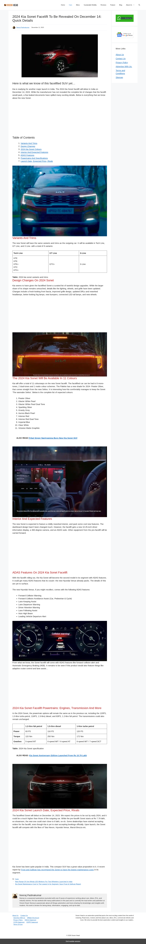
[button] (139, 5)
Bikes (78, 5)
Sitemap (119, 77)
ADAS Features (27, 155)
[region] (59, 118)
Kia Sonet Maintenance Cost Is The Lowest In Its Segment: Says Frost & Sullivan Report (48, 884)
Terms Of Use (18, 924)
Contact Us (121, 58)
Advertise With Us (19, 918)
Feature (112, 5)
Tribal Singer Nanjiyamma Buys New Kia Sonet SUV (53, 438)
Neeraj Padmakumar (22, 27)
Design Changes (28, 146)
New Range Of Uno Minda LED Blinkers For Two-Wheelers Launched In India (43, 882)
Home (63, 5)
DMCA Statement (30, 920)
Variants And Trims (29, 143)
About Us (129, 5)
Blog (120, 5)
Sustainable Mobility (90, 5)
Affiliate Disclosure (33, 918)
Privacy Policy (122, 62)
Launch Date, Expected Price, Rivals (37, 161)
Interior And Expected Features (34, 152)
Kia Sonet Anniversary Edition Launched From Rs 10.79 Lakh (58, 755)
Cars (70, 5)
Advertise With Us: (124, 66)
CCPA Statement (18, 922)
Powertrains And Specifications (34, 158)
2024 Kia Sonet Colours (31, 149)
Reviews (103, 5)
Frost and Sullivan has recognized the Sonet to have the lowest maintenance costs (57, 870)
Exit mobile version (73, 941)
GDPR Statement (32, 922)
